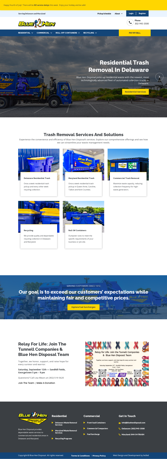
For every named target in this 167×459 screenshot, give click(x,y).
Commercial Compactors (97, 428)
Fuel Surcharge (93, 434)
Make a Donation (46, 383)
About (117, 13)
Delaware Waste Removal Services (66, 424)
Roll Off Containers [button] (66, 33)
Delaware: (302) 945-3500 (133, 428)
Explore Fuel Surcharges (83, 307)
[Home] (37, 23)
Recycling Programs (63, 438)
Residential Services (135, 91)
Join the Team (26, 383)
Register (142, 13)
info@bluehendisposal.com (133, 423)
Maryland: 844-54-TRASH (133, 434)
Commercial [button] (43, 33)
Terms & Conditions (80, 456)
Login (131, 13)
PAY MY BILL (135, 33)
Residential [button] (24, 33)
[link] (38, 164)
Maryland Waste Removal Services (66, 431)
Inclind (146, 455)
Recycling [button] (88, 33)
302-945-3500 (142, 23)
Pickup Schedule (104, 13)
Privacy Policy (99, 456)
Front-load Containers (96, 423)
